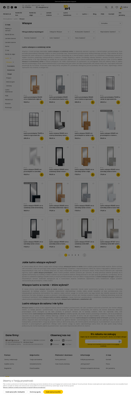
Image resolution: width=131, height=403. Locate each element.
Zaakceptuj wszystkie (53, 392)
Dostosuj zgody (35, 392)
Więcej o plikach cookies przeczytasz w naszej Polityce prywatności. (24, 387)
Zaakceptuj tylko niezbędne (15, 392)
